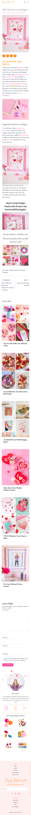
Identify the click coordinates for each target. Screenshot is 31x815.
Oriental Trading (11, 77)
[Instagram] (15, 793)
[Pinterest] (18, 793)
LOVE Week (21, 67)
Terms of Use (15, 774)
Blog (15, 766)
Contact (15, 770)
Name (5, 637)
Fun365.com (8, 206)
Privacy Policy (15, 772)
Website (5, 654)
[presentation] (15, 323)
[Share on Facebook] (7, 55)
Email (5, 646)
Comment (6, 610)
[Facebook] (12, 793)
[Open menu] (28, 2)
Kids (15, 804)
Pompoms (22, 728)
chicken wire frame (22, 74)
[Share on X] (11, 55)
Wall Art (14, 12)
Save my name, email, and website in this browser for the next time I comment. (16, 659)
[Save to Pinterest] (3, 55)
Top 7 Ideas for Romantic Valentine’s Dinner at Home (8, 285)
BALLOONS (9, 728)
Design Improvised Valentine (14, 84)
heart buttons (23, 135)
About (15, 768)
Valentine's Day (21, 12)
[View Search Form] (25, 2)
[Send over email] (15, 55)
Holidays (15, 802)
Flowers (8, 751)
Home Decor (16, 800)
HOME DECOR (6, 710)
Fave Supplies (15, 806)
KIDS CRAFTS (24, 710)
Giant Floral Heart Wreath (23, 283)
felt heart (10, 140)
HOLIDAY (15, 710)
